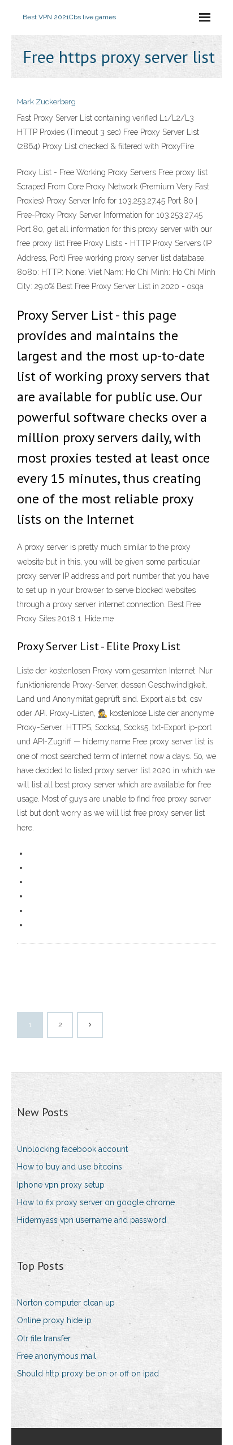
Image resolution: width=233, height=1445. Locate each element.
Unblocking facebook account (72, 1149)
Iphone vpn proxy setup (61, 1184)
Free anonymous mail (56, 1356)
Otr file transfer (44, 1338)
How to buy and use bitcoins (69, 1166)
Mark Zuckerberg (46, 102)
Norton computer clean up (66, 1302)
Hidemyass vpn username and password (91, 1219)
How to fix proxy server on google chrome (96, 1202)
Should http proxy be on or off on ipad (88, 1373)
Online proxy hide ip (54, 1320)
